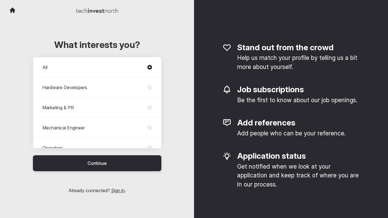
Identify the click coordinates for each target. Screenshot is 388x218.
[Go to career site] (12, 10)
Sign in (118, 190)
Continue (97, 163)
